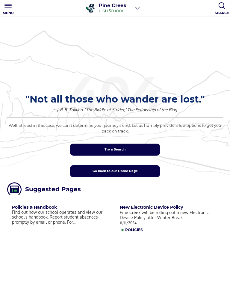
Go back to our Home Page (115, 171)
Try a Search (115, 149)
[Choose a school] (137, 8)
